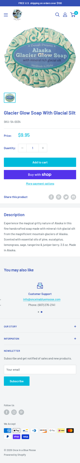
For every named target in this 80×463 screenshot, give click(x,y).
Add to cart (40, 162)
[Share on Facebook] (51, 197)
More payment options (40, 183)
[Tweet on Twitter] (66, 197)
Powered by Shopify (15, 454)
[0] (72, 14)
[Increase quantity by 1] (43, 148)
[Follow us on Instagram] (14, 412)
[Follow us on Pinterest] (21, 412)
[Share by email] (73, 197)
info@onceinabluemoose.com (41, 299)
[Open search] (57, 15)
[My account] (65, 15)
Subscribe (17, 381)
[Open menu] (6, 14)
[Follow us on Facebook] (6, 412)
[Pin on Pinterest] (58, 197)
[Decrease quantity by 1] (22, 148)
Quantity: (10, 148)
